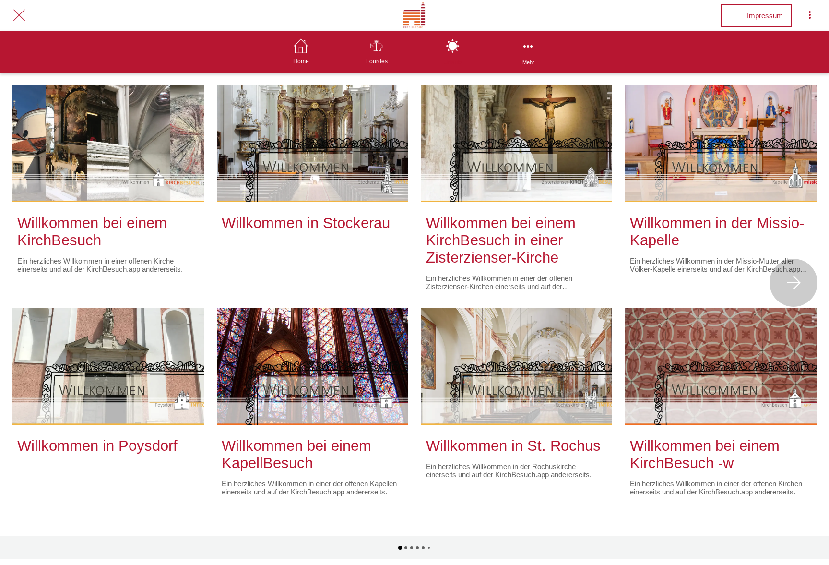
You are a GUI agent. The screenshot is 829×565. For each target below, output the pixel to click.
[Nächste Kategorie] (793, 283)
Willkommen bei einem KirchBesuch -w (705, 454)
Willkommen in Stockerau (306, 223)
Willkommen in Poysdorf (97, 445)
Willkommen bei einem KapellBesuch (296, 454)
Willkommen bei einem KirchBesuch (92, 232)
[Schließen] (19, 15)
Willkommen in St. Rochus (513, 445)
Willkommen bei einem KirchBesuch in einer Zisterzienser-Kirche (501, 240)
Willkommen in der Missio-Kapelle (717, 232)
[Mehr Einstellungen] (809, 15)
